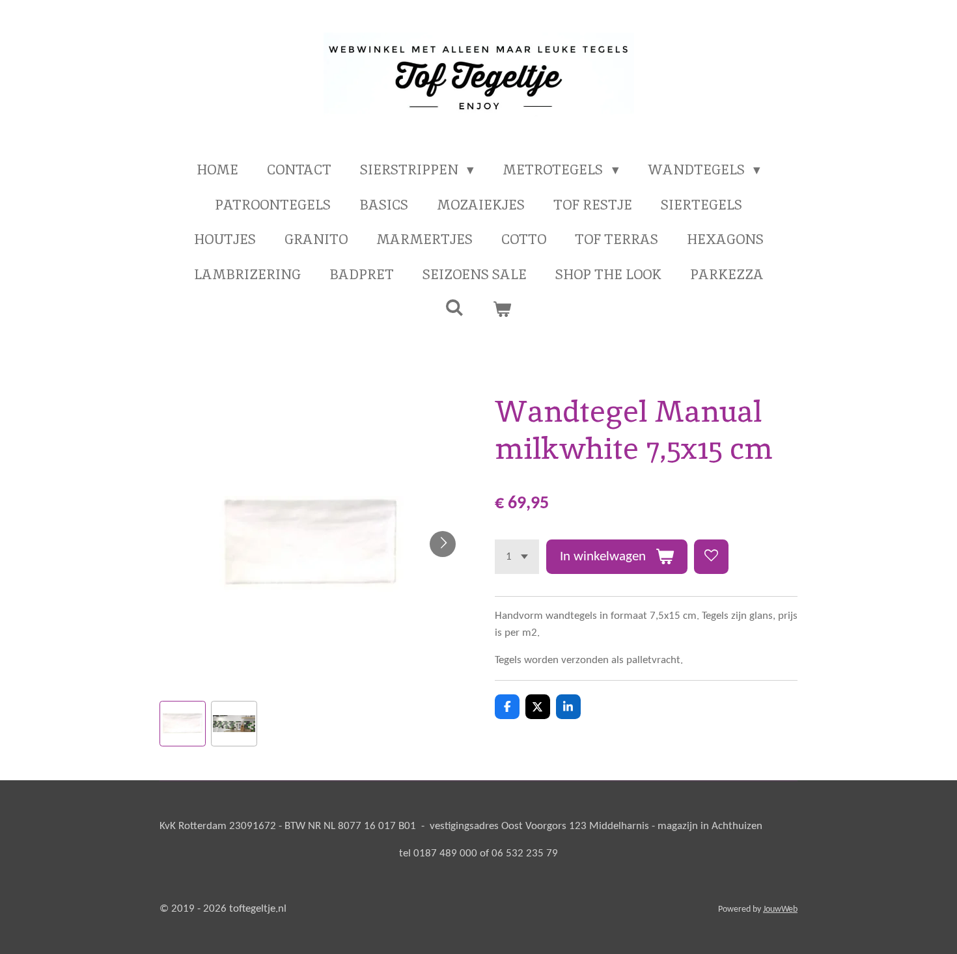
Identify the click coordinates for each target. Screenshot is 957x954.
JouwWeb (780, 909)
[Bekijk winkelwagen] (502, 309)
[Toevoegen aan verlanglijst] (711, 556)
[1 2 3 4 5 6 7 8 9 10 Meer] (517, 556)
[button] (183, 724)
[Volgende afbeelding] (443, 544)
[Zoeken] (454, 307)
